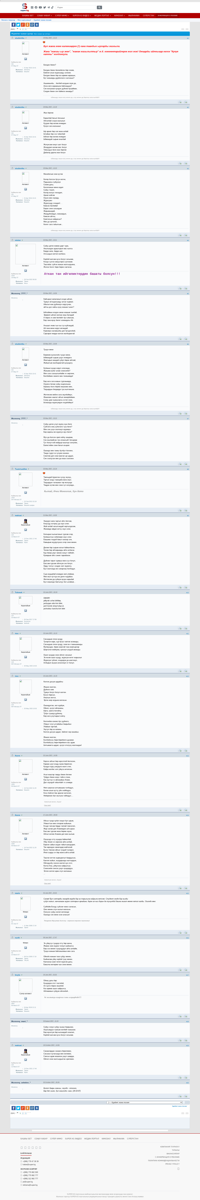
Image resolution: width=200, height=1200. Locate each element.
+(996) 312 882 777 (30, 1179)
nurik (17, 938)
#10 (187, 592)
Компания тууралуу (169, 1147)
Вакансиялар (173, 1154)
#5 (188, 294)
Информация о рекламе (168, 15)
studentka (20, 38)
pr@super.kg (28, 1182)
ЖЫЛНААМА (133, 16)
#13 (187, 756)
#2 (188, 107)
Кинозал (118, 16)
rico (17, 633)
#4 (188, 240)
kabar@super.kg (29, 1164)
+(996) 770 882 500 (30, 1172)
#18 (187, 1021)
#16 (187, 938)
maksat (18, 515)
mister (18, 240)
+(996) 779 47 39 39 (31, 1161)
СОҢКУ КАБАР (43, 16)
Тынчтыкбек (21, 469)
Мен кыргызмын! (24, 20)
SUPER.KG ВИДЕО (81, 16)
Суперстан (148, 16)
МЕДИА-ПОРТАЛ (101, 16)
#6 (188, 344)
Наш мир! (47, 805)
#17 (187, 975)
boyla (18, 975)
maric (18, 893)
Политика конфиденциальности (163, 1161)
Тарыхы (175, 1150)
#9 (188, 515)
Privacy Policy (172, 1164)
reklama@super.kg (30, 1185)
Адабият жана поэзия (42, 20)
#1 (188, 38)
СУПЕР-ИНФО (61, 16)
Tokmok (19, 592)
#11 (187, 633)
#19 (187, 1045)
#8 (188, 469)
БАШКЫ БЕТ (28, 16)
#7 (188, 419)
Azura (18, 756)
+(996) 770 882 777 (30, 1175)
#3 (188, 168)
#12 (187, 676)
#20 (187, 1083)
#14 (187, 815)
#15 (187, 893)
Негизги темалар (8, 20)
